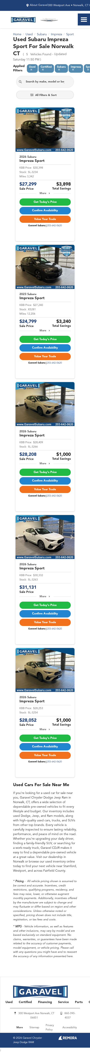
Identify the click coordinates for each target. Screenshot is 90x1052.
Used (9, 1002)
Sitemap (34, 1027)
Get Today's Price (45, 202)
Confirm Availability (45, 210)
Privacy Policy (50, 1027)
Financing (45, 1002)
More (43, 193)
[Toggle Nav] (84, 19)
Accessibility (69, 1027)
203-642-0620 (54, 226)
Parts (79, 1002)
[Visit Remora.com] (67, 1039)
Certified (25, 1002)
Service (63, 1002)
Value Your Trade (45, 219)
